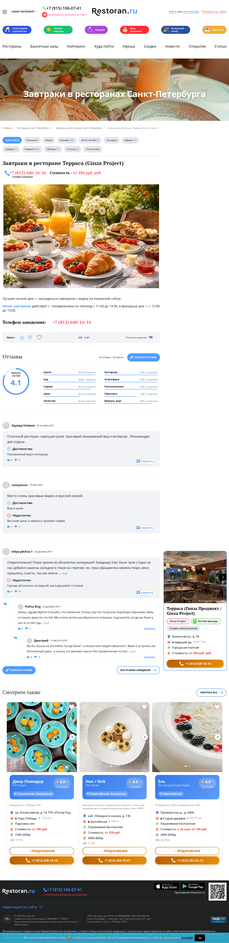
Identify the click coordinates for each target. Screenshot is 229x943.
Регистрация (191, 11)
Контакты (32, 140)
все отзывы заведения (135, 670)
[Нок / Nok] (115, 737)
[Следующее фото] (72, 737)
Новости (172, 46)
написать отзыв (21, 670)
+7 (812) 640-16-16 (27, 172)
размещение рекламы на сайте (67, 14)
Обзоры (53, 149)
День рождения (132, 30)
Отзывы (67, 140)
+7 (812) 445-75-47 (117, 860)
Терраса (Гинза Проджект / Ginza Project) (194, 611)
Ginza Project (178, 621)
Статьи (220, 46)
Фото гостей (90, 140)
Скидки (150, 46)
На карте (111, 140)
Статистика (92, 149)
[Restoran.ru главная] (114, 12)
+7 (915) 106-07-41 (64, 889)
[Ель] (187, 737)
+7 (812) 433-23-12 (190, 860)
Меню (48, 140)
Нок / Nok (96, 781)
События (12, 140)
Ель (161, 781)
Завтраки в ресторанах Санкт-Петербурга (114, 94)
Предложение (43, 851)
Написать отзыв (145, 357)
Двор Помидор (28, 781)
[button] (222, 577)
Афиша (129, 46)
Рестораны (12, 46)
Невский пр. (183, 642)
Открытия (197, 46)
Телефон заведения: (47, 322)
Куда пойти (104, 46)
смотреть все (208, 692)
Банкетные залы (44, 46)
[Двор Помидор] (42, 737)
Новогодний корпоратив (15, 30)
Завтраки (214, 29)
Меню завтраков (17, 306)
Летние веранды (55, 30)
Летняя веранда (208, 621)
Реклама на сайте (214, 12)
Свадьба (96, 29)
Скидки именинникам (183, 628)
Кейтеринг (76, 46)
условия (187, 938)
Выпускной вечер (173, 30)
